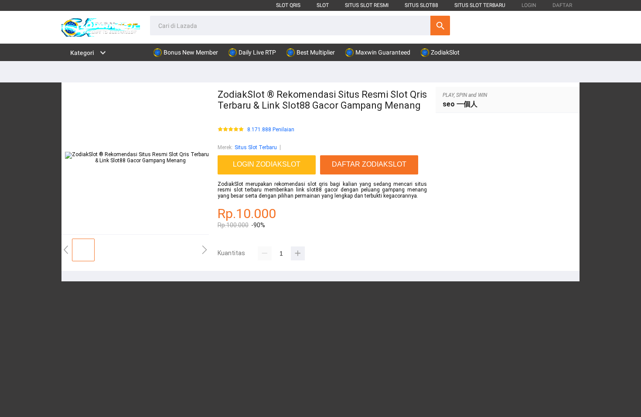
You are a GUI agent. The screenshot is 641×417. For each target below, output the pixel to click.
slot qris (288, 5)
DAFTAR (562, 5)
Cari (440, 25)
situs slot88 (421, 5)
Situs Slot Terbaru (256, 147)
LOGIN (529, 5)
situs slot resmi (367, 5)
